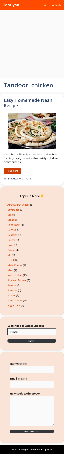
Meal (10, 270)
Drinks (11, 250)
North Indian (24, 178)
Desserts (12, 235)
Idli (9, 255)
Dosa (10, 245)
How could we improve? (25, 393)
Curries (11, 230)
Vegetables (13, 305)
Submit (31, 340)
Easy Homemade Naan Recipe (28, 103)
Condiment (13, 224)
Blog (10, 214)
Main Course (14, 265)
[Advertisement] (32, 43)
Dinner (11, 240)
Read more (12, 170)
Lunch (11, 260)
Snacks (11, 295)
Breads (12, 178)
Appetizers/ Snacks (18, 204)
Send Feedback (32, 431)
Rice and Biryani (16, 280)
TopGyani (12, 4)
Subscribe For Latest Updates (25, 325)
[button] (45, 5)
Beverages (13, 209)
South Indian (14, 300)
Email (19, 378)
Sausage (12, 290)
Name (19, 363)
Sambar (12, 285)
